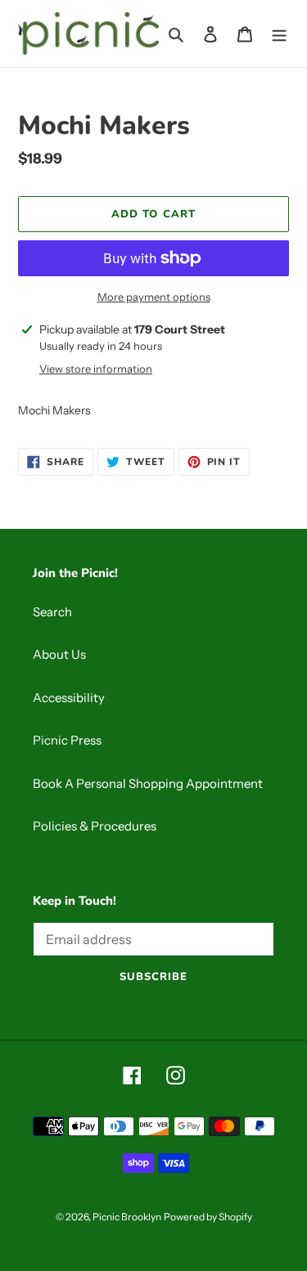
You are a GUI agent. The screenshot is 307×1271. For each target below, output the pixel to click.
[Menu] (279, 33)
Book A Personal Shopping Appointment (148, 783)
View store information (95, 368)
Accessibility (69, 697)
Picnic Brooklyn (127, 1217)
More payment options (153, 296)
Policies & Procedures (94, 826)
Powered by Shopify (208, 1217)
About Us (59, 654)
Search (52, 612)
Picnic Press (67, 740)
